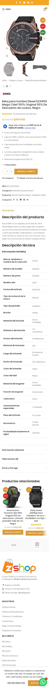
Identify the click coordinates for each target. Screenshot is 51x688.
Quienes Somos (9, 607)
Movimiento (9, 423)
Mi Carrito (6, 651)
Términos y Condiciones (12, 616)
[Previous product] (3, 86)
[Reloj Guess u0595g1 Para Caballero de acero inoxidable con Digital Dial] (36, 497)
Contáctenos (7, 621)
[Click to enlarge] (7, 56)
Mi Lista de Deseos (10, 656)
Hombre (21, 195)
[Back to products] (7, 86)
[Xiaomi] (37, 545)
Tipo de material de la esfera (14, 297)
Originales (36, 195)
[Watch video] (7, 48)
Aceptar (35, 683)
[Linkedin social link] (32, 3)
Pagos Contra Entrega (11, 626)
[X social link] (20, 3)
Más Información (16, 683)
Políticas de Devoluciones (13, 612)
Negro (28, 195)
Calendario (9, 398)
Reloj (43, 195)
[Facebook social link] (16, 3)
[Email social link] (24, 3)
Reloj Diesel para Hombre (35, 80)
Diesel (14, 195)
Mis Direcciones (9, 665)
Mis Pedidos (7, 646)
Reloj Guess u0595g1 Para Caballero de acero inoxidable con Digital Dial (36, 515)
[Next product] (10, 86)
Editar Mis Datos (9, 660)
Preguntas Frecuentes (11, 630)
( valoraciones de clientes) (24, 114)
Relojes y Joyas (16, 80)
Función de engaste (13, 391)
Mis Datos (6, 641)
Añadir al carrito (26, 171)
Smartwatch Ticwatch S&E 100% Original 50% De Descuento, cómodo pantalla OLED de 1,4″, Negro (13, 517)
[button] (4, 38)
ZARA (13, 545)
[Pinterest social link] (28, 3)
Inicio (4, 80)
